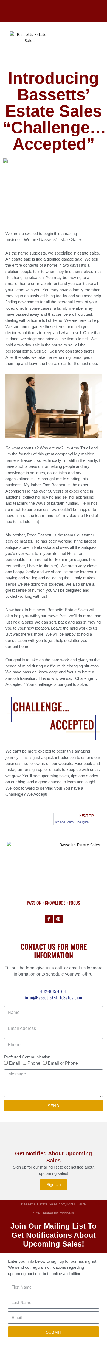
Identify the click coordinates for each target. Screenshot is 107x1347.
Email (14, 1063)
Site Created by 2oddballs (53, 1213)
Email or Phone (63, 1063)
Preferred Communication (27, 1057)
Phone (33, 1063)
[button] (77, 44)
